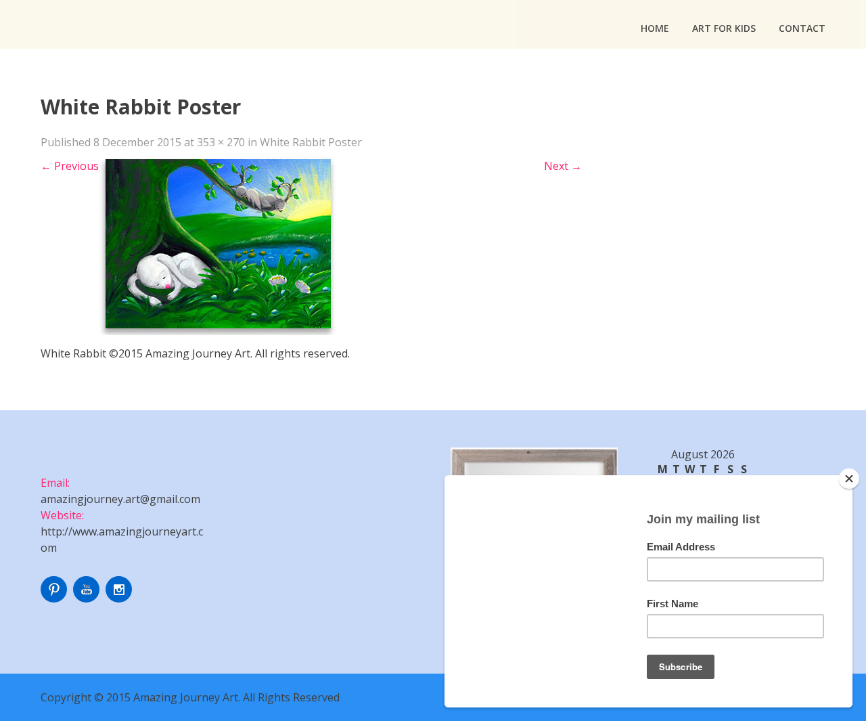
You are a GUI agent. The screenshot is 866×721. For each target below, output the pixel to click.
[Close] (849, 478)
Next (563, 165)
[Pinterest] (55, 598)
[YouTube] (88, 598)
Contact (802, 28)
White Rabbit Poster (311, 142)
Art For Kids (724, 28)
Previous (70, 165)
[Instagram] (120, 598)
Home (655, 28)
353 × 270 (221, 142)
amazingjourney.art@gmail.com (120, 498)
